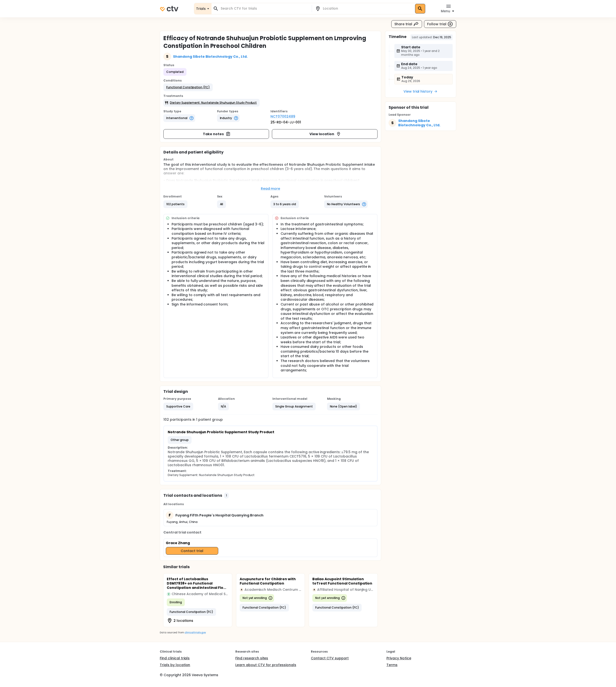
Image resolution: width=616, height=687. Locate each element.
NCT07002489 (282, 116)
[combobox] (264, 8)
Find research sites (251, 658)
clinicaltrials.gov (195, 632)
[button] (188, 87)
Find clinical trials (175, 658)
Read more (270, 188)
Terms (392, 665)
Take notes (213, 134)
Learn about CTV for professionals (265, 665)
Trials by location (175, 665)
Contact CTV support (330, 658)
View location (321, 134)
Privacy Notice (398, 658)
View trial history (418, 91)
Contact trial (192, 550)
